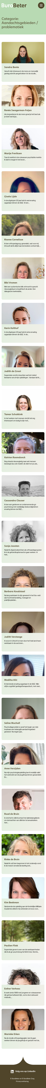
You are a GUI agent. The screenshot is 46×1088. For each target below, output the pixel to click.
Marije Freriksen (13, 154)
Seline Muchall (12, 723)
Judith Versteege (13, 637)
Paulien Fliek (11, 946)
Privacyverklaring (22, 1081)
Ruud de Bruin (11, 814)
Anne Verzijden (12, 769)
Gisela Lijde (10, 197)
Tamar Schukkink (13, 414)
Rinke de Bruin (11, 860)
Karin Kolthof (11, 328)
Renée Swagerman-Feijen (18, 110)
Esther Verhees (12, 989)
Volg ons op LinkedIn (25, 1072)
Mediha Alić (10, 680)
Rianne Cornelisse (13, 240)
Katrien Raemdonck (14, 458)
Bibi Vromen (10, 283)
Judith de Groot (12, 371)
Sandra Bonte (11, 67)
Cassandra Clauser (14, 501)
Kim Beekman (11, 903)
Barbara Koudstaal (14, 592)
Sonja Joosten (11, 546)
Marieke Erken (12, 1034)
